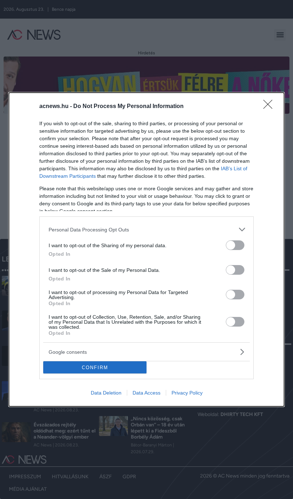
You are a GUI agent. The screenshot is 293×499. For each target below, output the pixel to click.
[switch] (235, 245)
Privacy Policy (187, 393)
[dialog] (146, 249)
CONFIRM (95, 367)
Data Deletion (106, 393)
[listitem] (146, 229)
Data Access (146, 393)
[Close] (270, 106)
